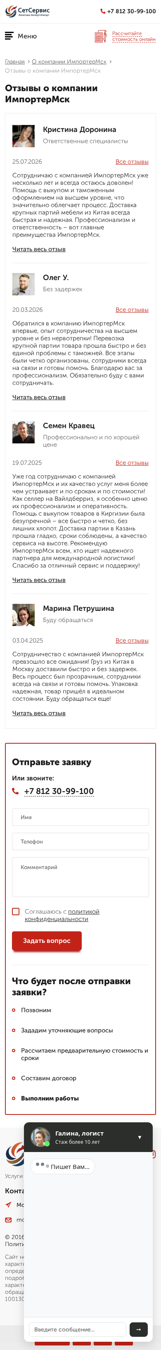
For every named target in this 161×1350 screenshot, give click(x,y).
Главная (15, 61)
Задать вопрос (47, 941)
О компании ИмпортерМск (69, 61)
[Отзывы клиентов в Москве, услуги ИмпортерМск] (27, 11)
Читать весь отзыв (39, 249)
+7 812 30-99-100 (131, 11)
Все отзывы (132, 161)
